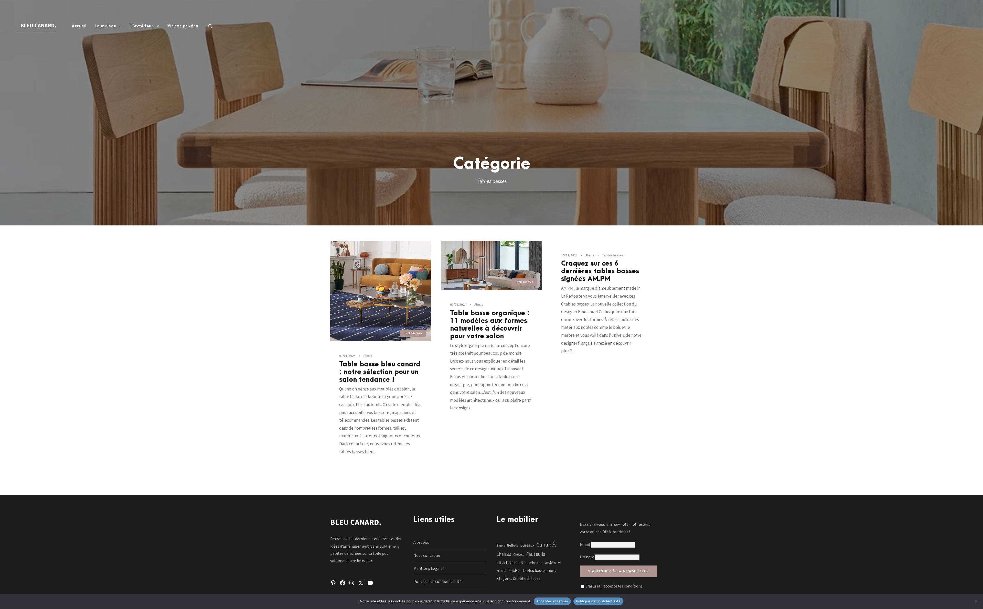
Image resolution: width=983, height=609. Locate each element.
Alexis (368, 356)
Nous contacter (427, 555)
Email (585, 544)
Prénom (587, 556)
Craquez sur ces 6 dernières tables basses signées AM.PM (600, 271)
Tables (514, 570)
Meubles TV (552, 563)
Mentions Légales (428, 568)
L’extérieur (142, 26)
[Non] (976, 601)
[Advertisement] (491, 86)
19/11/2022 (569, 255)
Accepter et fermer (552, 601)
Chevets (518, 554)
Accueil (79, 26)
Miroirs (501, 571)
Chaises (504, 554)
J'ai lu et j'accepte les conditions (614, 586)
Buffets (512, 545)
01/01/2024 (347, 356)
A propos (421, 542)
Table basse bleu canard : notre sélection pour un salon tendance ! (379, 372)
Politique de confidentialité (437, 581)
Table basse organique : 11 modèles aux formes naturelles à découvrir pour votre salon (490, 324)
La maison (105, 26)
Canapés (546, 544)
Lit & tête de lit (510, 562)
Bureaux (527, 545)
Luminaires (534, 562)
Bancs (501, 545)
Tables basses (413, 333)
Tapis (552, 571)
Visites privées (182, 26)
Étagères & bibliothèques (518, 578)
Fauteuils (535, 554)
